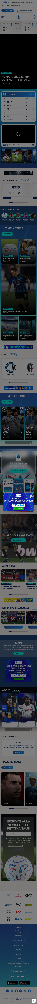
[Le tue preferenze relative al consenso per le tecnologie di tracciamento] (34, 1001)
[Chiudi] (31, 496)
